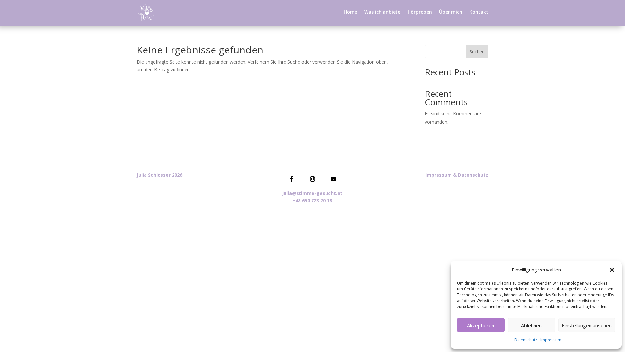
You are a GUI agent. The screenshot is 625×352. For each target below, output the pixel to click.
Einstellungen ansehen (587, 325)
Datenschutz (525, 340)
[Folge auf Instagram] (312, 179)
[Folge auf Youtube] (333, 179)
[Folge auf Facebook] (291, 179)
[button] (612, 270)
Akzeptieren (480, 325)
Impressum (550, 340)
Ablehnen (531, 325)
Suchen (477, 52)
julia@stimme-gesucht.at (312, 193)
